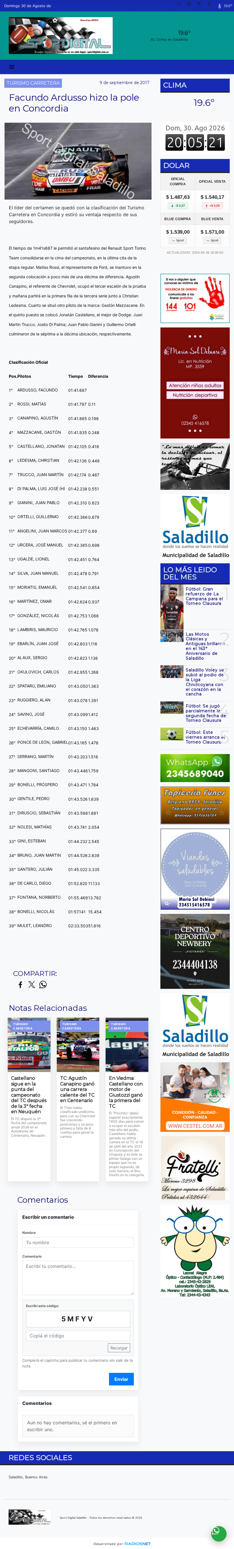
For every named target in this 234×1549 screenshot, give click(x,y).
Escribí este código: (42, 1306)
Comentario (32, 1256)
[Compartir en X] (31, 985)
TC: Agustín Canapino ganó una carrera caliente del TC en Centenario (77, 1089)
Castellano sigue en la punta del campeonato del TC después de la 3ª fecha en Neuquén (29, 1094)
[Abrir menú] (12, 67)
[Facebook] (211, 6)
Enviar (121, 1379)
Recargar (119, 1347)
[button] (181, 6)
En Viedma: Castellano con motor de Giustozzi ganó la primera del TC (126, 1092)
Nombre (29, 1232)
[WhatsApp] (191, 6)
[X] (201, 6)
